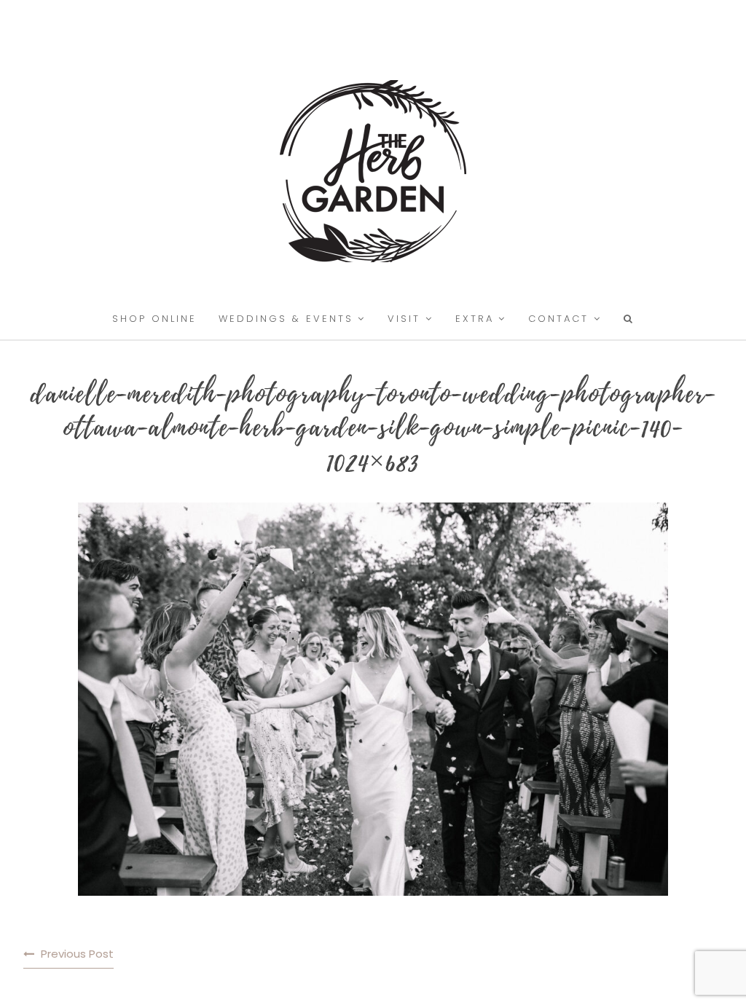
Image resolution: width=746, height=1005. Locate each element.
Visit (404, 319)
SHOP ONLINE (154, 319)
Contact (558, 319)
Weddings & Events (286, 319)
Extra (474, 319)
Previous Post (77, 953)
